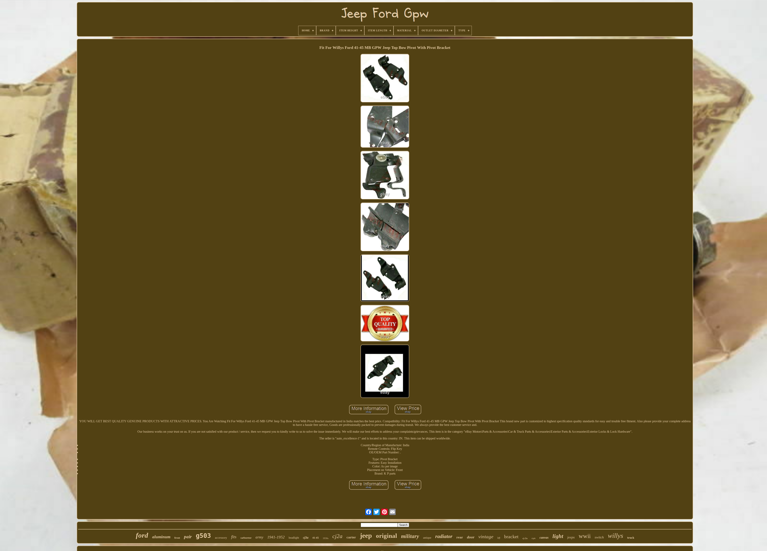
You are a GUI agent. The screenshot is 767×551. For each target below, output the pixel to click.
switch (599, 537)
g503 (203, 535)
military (410, 536)
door (470, 537)
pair (188, 536)
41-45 (315, 537)
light (557, 536)
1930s (325, 538)
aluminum (161, 536)
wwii (585, 536)
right (534, 538)
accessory (221, 537)
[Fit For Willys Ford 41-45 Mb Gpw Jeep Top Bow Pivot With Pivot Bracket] (384, 78)
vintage (485, 536)
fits (233, 536)
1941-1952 (276, 537)
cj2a (337, 536)
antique (427, 537)
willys (615, 535)
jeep (366, 535)
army (259, 537)
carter (351, 537)
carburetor (245, 537)
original (386, 535)
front (177, 537)
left (498, 537)
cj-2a (525, 538)
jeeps (571, 537)
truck (630, 537)
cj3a (305, 537)
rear (459, 537)
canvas (543, 537)
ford (142, 535)
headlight (294, 537)
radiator (443, 536)
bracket (511, 536)
